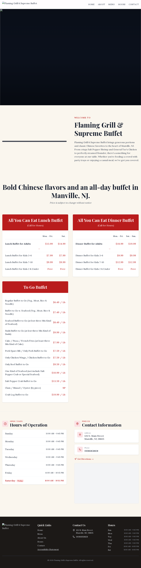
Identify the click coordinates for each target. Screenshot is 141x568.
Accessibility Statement (48, 549)
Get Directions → (85, 459)
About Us (41, 538)
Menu (111, 4)
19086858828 (82, 537)
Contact (134, 4)
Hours (121, 4)
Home (91, 4)
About (101, 4)
